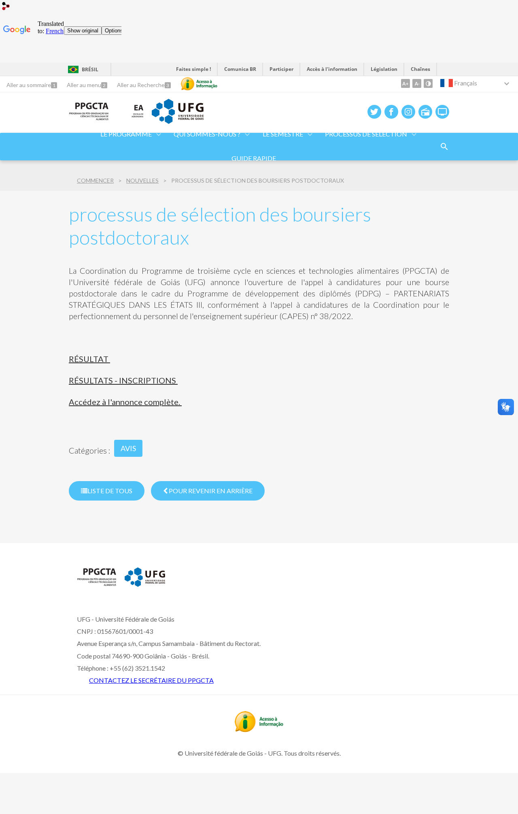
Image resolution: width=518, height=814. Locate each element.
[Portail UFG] (178, 121)
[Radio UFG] (425, 112)
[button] (207, 134)
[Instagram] (408, 112)
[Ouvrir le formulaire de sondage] (444, 146)
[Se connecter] (6, 7)
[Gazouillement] (374, 112)
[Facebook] (391, 112)
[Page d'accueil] (89, 117)
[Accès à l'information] (199, 84)
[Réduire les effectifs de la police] (416, 83)
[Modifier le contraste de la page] (428, 83)
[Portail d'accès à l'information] (259, 729)
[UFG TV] (442, 112)
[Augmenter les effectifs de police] (405, 83)
